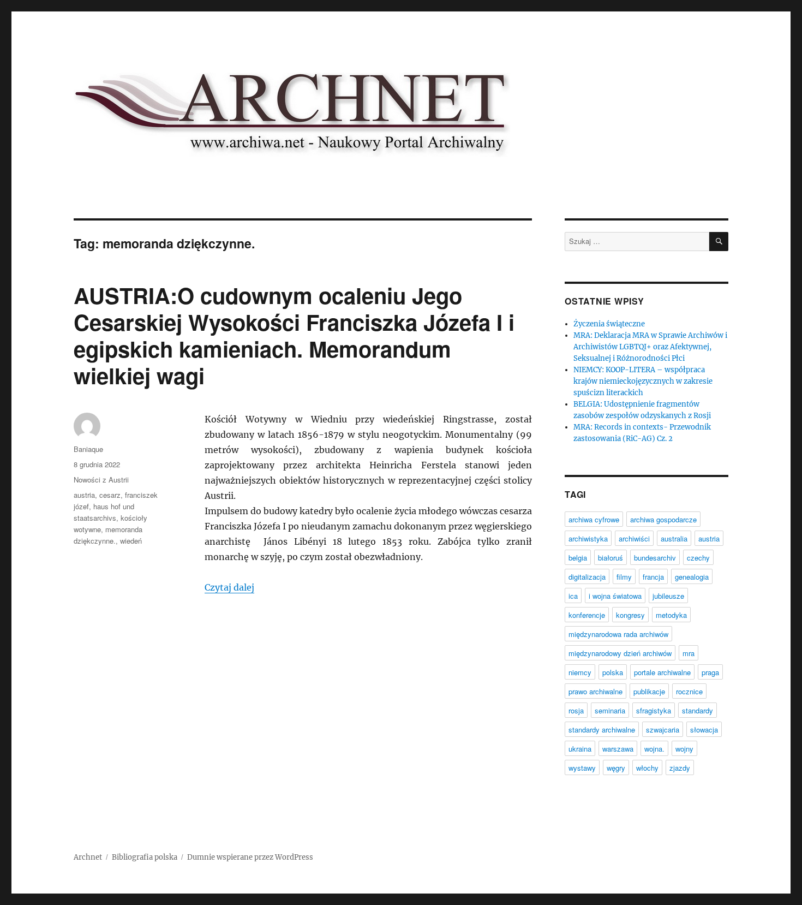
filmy (624, 576)
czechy (698, 557)
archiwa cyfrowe (593, 519)
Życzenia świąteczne (609, 324)
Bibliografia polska (144, 857)
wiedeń (131, 540)
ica (573, 596)
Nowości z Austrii (101, 479)
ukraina (579, 748)
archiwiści (634, 538)
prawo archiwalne (595, 691)
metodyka (671, 615)
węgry (616, 768)
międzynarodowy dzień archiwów (620, 653)
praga (710, 672)
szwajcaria (662, 729)
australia (674, 538)
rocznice (689, 691)
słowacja (704, 729)
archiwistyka (588, 538)
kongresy (630, 615)
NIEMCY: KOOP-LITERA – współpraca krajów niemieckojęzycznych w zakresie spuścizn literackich (643, 381)
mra (689, 653)
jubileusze (668, 596)
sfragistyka (653, 710)
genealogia (692, 576)
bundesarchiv (655, 557)
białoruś (610, 557)
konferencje (586, 615)
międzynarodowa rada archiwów (618, 634)
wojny (684, 748)
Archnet (88, 857)
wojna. (654, 748)
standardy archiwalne (601, 729)
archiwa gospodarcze (663, 519)
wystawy (582, 768)
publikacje (649, 691)
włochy (647, 768)
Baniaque (88, 449)
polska (612, 672)
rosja (576, 710)
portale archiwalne (662, 672)
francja (653, 576)
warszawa (617, 748)
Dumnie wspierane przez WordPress (250, 857)
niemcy (579, 672)
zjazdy (679, 768)
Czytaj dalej (229, 587)
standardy (697, 710)
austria (84, 495)
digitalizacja (587, 576)
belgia (577, 557)
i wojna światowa (615, 596)
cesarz (110, 495)
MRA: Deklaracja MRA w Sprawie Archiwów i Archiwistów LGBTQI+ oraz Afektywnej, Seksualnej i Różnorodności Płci (650, 347)
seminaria (610, 710)
